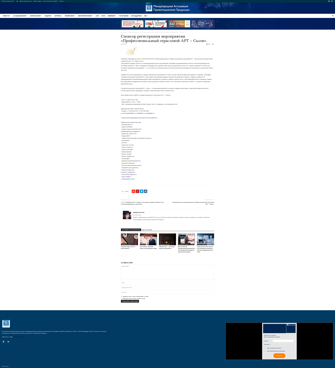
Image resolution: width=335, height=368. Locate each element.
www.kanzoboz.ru (127, 124)
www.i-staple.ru (126, 177)
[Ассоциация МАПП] (167, 8)
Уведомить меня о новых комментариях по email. (136, 296)
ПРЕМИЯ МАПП (69, 16)
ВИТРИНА (58, 16)
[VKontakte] (332, 1)
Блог (97, 16)
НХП (145, 16)
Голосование (124, 16)
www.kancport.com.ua (128, 179)
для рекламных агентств (274, 348)
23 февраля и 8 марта (126, 244)
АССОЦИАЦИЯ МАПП (19, 16)
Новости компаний (133, 32)
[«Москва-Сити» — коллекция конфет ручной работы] (167, 239)
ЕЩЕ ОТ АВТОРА (147, 230)
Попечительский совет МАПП (50, 1)
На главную (124, 32)
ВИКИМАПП (111, 16)
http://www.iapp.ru (137, 215)
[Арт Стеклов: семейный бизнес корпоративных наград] (148, 239)
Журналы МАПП (35, 16)
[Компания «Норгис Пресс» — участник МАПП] (129, 239)
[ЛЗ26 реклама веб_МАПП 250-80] (202, 23)
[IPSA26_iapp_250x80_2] (156, 23)
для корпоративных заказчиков (276, 351)
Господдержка (136, 16)
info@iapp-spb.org (18, 337)
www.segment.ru (152, 118)
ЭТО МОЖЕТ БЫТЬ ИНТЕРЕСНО (131, 230)
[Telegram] (329, 1)
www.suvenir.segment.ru (129, 174)
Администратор (138, 212)
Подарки (48, 16)
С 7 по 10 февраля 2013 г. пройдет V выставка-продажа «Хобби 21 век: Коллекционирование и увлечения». (142, 203)
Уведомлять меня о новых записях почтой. (134, 298)
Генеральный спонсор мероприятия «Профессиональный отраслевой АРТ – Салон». (193, 203)
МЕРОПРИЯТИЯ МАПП (85, 16)
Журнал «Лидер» (37, 1)
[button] (333, 16)
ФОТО (103, 16)
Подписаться (279, 355)
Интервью (142, 244)
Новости (6, 16)
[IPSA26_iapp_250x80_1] (133, 23)
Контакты (61, 1)
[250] (179, 23)
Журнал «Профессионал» (26, 1)
